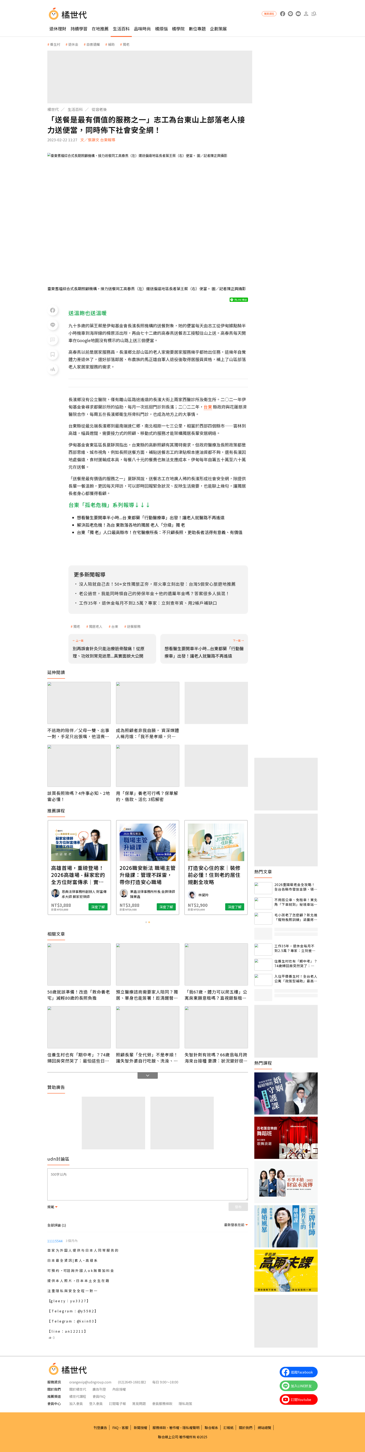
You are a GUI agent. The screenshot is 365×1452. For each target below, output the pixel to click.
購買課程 (269, 13)
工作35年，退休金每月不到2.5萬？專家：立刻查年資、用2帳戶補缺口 (295, 948)
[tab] (146, 922)
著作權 (174, 1427)
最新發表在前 (234, 1224)
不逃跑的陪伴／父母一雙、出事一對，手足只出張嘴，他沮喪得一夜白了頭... (78, 733)
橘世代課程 (77, 1396)
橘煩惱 (161, 29)
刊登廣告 (100, 1427)
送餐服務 (133, 626)
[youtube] (298, 14)
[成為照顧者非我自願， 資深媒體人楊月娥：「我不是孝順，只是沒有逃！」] (147, 703)
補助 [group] (111, 44)
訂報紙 (228, 1427)
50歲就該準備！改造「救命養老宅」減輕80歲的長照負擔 (78, 995)
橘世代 (53, 109)
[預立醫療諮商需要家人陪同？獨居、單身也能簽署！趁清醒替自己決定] (147, 964)
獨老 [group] (126, 44)
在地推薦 (100, 29)
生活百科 (121, 29)
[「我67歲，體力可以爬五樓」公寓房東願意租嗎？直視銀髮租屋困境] (216, 964)
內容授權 (119, 1389)
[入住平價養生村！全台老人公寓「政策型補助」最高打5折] (263, 980)
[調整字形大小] (52, 369)
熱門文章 (263, 872)
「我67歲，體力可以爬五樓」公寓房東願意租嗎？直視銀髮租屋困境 (216, 995)
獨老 (76, 626)
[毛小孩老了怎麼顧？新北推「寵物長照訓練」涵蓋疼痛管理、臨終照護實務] (263, 919)
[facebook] (282, 14)
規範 (50, 1206)
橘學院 (178, 29)
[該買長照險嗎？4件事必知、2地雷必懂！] (79, 766)
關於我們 (245, 1427)
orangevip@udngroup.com (90, 1382)
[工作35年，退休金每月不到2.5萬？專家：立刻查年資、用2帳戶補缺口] (263, 950)
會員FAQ (99, 1396)
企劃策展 (218, 29)
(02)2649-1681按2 (132, 1382)
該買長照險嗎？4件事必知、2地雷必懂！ (78, 796)
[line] (290, 14)
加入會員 (76, 1403)
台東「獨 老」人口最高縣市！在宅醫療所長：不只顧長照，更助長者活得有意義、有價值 (159, 532)
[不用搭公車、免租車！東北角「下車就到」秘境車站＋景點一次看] (263, 903)
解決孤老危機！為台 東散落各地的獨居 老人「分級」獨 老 (131, 525)
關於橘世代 (77, 1389)
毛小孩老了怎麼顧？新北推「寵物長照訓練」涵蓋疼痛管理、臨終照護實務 (295, 917)
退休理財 (57, 29)
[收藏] (52, 354)
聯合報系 (211, 1427)
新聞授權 (140, 1427)
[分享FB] (52, 310)
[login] (306, 14)
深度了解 (98, 906)
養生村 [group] (55, 44)
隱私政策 (185, 1403)
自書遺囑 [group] (93, 44)
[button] (314, 14)
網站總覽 (264, 1427)
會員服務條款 (162, 1403)
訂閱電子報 (117, 1403)
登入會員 (96, 1403)
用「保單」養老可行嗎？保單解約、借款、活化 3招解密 (147, 796)
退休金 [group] (73, 44)
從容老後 (99, 109)
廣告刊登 (99, 1389)
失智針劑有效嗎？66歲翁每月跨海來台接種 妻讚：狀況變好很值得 (216, 1058)
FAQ (115, 1427)
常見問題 (139, 1403)
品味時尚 (142, 29)
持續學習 (79, 29)
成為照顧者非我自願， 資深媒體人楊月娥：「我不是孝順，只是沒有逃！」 (147, 733)
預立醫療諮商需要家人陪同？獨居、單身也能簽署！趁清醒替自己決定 (147, 995)
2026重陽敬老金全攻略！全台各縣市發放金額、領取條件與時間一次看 (295, 887)
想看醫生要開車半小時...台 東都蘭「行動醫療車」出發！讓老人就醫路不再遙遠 (151, 517)
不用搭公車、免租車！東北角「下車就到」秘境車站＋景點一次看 (295, 902)
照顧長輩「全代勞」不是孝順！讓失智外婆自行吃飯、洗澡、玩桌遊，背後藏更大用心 (147, 1058)
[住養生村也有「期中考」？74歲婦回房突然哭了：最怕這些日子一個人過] (79, 1027)
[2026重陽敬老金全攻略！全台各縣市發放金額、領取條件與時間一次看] (263, 888)
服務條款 (159, 1427)
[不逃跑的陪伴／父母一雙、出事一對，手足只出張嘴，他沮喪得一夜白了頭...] (79, 703)
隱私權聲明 (190, 1427)
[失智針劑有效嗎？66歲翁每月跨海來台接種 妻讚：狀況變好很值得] (216, 1027)
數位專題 (197, 29)
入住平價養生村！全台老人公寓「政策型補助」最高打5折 (295, 978)
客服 (125, 1427)
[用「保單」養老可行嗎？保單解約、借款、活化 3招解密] (147, 766)
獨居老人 (95, 626)
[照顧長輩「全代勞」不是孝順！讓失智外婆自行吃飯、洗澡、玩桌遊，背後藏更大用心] (147, 1027)
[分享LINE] (52, 325)
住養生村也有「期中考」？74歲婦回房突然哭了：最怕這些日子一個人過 (78, 1058)
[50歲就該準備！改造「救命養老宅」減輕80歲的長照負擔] (79, 964)
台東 (114, 626)
